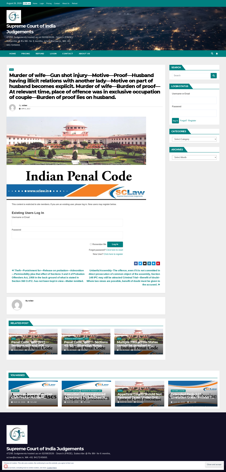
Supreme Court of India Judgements (45, 448)
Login (42, 3)
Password (16, 230)
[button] (212, 53)
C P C (120, 390)
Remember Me (99, 244)
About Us (65, 3)
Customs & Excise (178, 390)
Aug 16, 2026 (19, 402)
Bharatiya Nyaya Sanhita (74, 338)
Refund (74, 3)
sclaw (24, 105)
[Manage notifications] (6, 466)
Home (35, 3)
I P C (11, 69)
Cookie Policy (52, 468)
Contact (57, 3)
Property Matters (72, 390)
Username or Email (21, 217)
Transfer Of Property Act (91, 390)
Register (192, 121)
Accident (15, 390)
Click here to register (113, 254)
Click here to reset (114, 250)
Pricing (49, 3)
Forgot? (183, 121)
